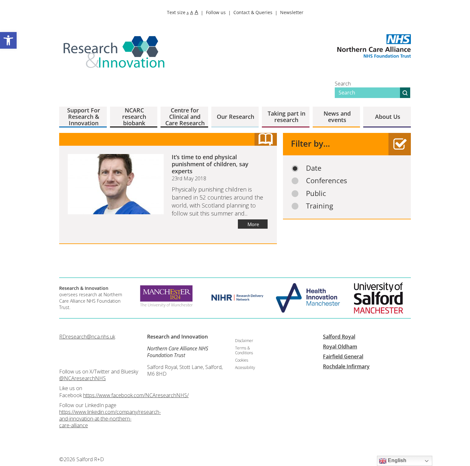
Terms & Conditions (244, 350)
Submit (405, 92)
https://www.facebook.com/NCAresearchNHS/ (136, 395)
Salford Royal (339, 336)
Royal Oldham (340, 346)
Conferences (326, 180)
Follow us (216, 12)
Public (316, 193)
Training (319, 205)
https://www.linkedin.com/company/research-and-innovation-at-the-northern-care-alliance (110, 418)
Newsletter (291, 12)
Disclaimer (244, 340)
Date (313, 168)
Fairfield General (343, 356)
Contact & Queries (252, 12)
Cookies (241, 360)
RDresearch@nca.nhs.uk (87, 336)
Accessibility (245, 367)
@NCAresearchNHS (82, 378)
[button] (8, 40)
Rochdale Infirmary (346, 366)
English (396, 460)
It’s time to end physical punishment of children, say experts (210, 164)
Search (343, 83)
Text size (182, 12)
